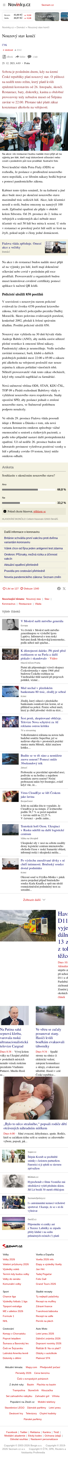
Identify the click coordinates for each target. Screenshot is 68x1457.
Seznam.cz (47, 5)
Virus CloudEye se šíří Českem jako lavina (40, 795)
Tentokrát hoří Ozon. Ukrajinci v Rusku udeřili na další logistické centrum (42, 830)
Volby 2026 (9, 1259)
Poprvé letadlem (12, 1338)
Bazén (30, 1384)
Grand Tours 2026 (46, 1283)
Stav (46, 598)
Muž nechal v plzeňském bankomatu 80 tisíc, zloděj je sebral (43, 690)
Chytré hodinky (48, 1413)
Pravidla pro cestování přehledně (24, 570)
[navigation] (4, 5)
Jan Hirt (40, 1269)
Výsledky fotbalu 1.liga (15, 1301)
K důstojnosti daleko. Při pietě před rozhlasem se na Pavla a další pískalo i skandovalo (43, 654)
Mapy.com (31, 1367)
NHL (5, 1321)
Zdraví (24, 768)
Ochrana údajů (53, 1435)
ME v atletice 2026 (13, 1311)
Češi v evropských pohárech (32, 1378)
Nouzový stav (33, 598)
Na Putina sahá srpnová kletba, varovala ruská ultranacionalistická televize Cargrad (14, 1037)
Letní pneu (55, 1407)
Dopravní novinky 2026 (48, 1343)
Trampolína (19, 1390)
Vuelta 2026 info (45, 1259)
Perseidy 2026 (23, 1373)
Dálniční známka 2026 (48, 1338)
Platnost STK (43, 1358)
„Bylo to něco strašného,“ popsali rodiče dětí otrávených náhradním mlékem (35, 1125)
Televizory (31, 1413)
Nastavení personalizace (44, 1439)
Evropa (24, 625)
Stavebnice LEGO (14, 1407)
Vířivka (55, 1396)
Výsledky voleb (11, 1269)
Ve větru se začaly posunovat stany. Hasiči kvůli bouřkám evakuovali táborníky (50, 1037)
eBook (10, 56)
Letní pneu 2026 (45, 1333)
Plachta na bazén (46, 1384)
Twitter (23, 1432)
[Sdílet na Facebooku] (59, 588)
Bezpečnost (27, 801)
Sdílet (22, 56)
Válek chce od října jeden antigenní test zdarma (33, 548)
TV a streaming (28, 730)
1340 (35, 56)
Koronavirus (8, 603)
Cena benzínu (42, 1373)
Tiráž (56, 1432)
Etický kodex (35, 1435)
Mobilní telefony (46, 1401)
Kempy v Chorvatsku (14, 1333)
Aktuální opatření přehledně (21, 564)
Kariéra (47, 1432)
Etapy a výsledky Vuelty (49, 1264)
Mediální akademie (14, 1435)
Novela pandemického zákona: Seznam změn (32, 577)
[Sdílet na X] (64, 588)
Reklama (35, 1432)
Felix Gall (41, 1279)
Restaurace (25, 603)
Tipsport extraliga (12, 1306)
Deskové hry (16, 1413)
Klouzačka (47, 1390)
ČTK (4, 45)
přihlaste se (39, 511)
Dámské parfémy (36, 1407)
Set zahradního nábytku (19, 1396)
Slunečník (33, 1390)
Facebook (11, 1432)
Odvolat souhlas (19, 1439)
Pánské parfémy (33, 1419)
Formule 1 (8, 1316)
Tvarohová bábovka (47, 1311)
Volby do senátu (11, 1279)
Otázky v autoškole (46, 1353)
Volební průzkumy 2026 (16, 1264)
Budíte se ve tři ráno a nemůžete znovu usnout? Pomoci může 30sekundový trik (41, 759)
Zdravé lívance (44, 1306)
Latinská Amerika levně (15, 1353)
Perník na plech (44, 1321)
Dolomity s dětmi (12, 1358)
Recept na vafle (44, 1316)
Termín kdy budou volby (16, 1274)
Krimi (23, 696)
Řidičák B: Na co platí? (48, 1348)
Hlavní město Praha (30, 663)
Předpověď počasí (50, 1367)
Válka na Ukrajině (29, 838)
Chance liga (9, 1296)
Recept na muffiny (46, 1301)
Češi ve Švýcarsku (13, 1348)
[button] (34, 131)
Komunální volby (12, 1283)
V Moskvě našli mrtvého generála (42, 621)
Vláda (38, 603)
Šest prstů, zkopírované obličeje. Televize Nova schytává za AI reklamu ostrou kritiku (41, 722)
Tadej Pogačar (44, 1274)
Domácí (6, 252)
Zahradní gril (42, 1396)
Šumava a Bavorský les (16, 1343)
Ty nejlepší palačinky (47, 1296)
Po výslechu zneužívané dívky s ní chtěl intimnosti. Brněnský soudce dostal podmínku (43, 864)
